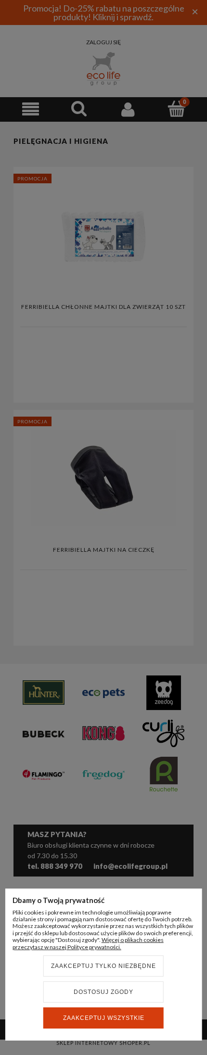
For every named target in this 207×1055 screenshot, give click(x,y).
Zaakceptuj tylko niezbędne (103, 966)
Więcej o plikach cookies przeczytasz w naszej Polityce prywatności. (88, 943)
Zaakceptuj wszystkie (103, 1018)
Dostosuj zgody (103, 992)
